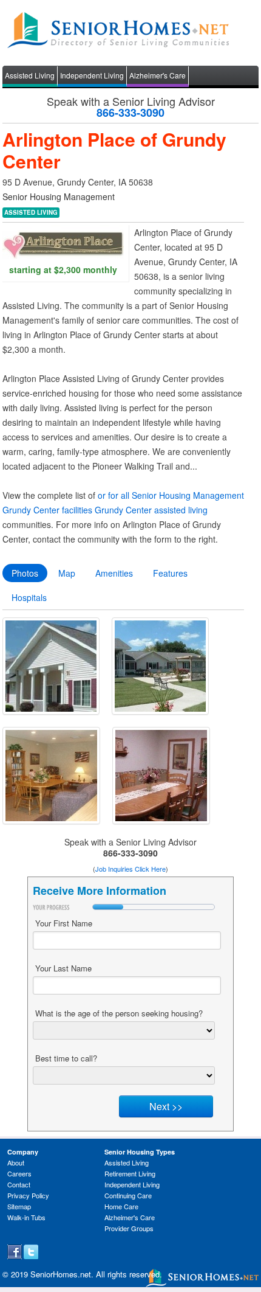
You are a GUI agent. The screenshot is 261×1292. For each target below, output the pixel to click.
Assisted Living (30, 75)
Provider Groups (129, 1228)
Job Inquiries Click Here (130, 868)
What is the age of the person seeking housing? (119, 1013)
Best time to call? (66, 1058)
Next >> (166, 1106)
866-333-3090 (130, 112)
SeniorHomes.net (60, 1274)
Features (170, 573)
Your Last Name (63, 968)
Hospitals (29, 597)
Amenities (114, 573)
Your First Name (63, 923)
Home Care (121, 1206)
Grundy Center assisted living (151, 510)
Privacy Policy (28, 1195)
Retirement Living (129, 1173)
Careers (19, 1173)
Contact (18, 1184)
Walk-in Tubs (26, 1217)
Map (66, 573)
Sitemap (19, 1206)
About (15, 1162)
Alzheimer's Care (157, 75)
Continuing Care (128, 1195)
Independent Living (92, 75)
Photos (25, 573)
